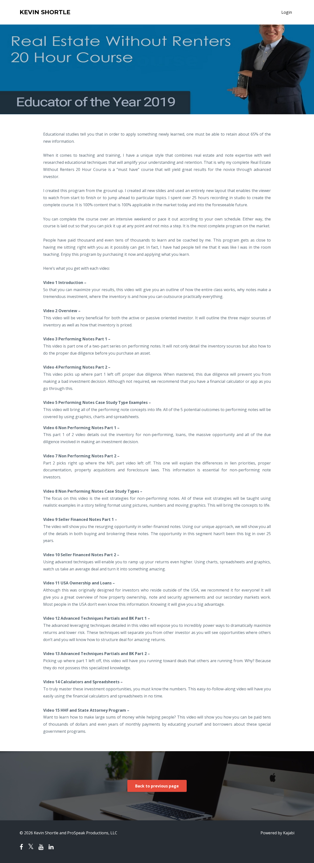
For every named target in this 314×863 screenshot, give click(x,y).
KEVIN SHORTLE (45, 12)
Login (286, 12)
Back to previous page (157, 786)
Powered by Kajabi (277, 833)
